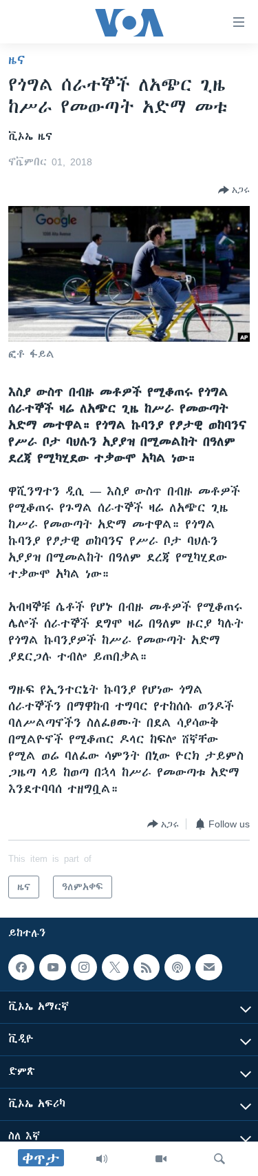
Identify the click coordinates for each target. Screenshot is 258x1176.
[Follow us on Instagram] (84, 967)
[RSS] (146, 967)
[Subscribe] (208, 967)
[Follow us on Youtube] (52, 967)
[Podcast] (177, 967)
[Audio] (101, 1159)
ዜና (16, 60)
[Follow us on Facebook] (21, 967)
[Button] (234, 190)
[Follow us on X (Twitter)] (115, 967)
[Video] (161, 1159)
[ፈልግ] (219, 1159)
